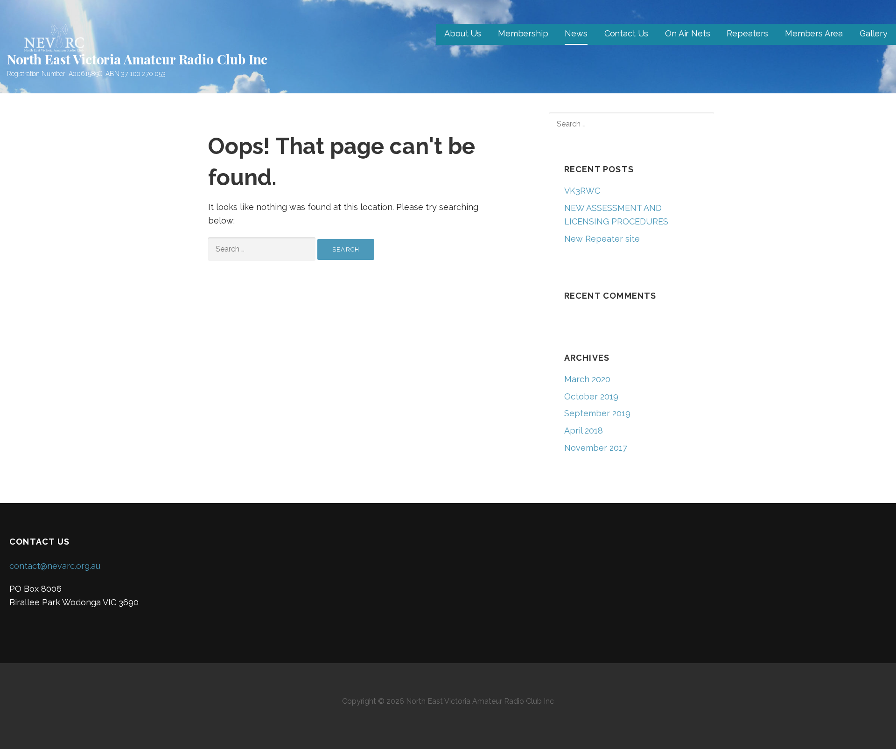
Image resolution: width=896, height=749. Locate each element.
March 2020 (587, 379)
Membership (523, 33)
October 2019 (591, 396)
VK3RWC (582, 191)
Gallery (874, 33)
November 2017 (595, 448)
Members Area (814, 33)
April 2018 (583, 430)
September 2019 (597, 413)
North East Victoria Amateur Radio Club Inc (137, 59)
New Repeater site (602, 239)
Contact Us (626, 33)
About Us (462, 33)
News (576, 33)
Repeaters (747, 33)
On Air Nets (687, 33)
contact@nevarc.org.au (54, 566)
